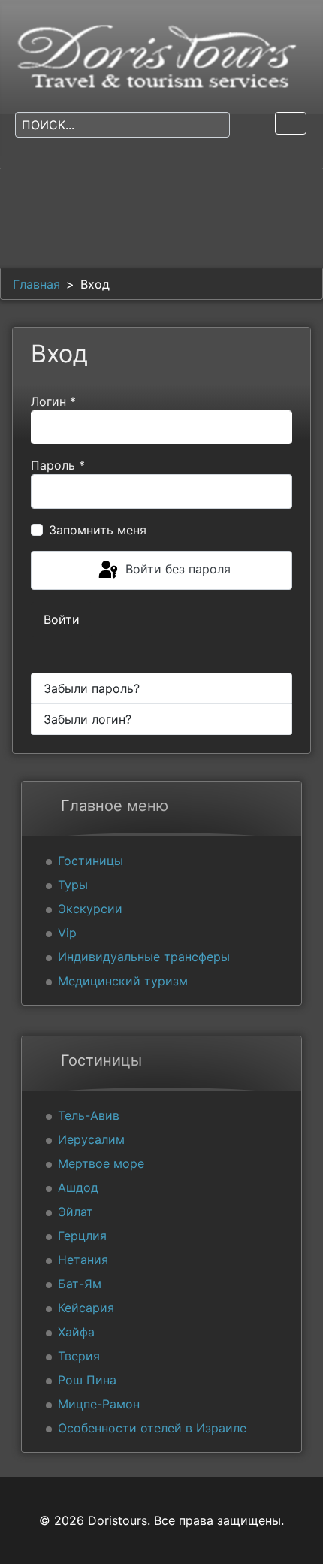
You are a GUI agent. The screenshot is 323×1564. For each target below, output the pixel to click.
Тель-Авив (88, 1115)
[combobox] (122, 125)
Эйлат (75, 1211)
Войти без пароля (176, 568)
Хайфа (76, 1331)
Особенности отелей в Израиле (152, 1427)
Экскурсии (90, 908)
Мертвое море (101, 1163)
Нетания (83, 1259)
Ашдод (78, 1187)
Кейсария (86, 1307)
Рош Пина (87, 1379)
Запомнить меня (97, 529)
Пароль (58, 465)
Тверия (79, 1355)
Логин (53, 401)
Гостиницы (90, 860)
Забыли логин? (87, 719)
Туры (73, 884)
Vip (67, 932)
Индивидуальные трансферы (144, 956)
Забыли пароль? (92, 688)
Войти (62, 619)
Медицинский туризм (123, 980)
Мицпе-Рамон (99, 1403)
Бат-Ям (79, 1283)
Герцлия (82, 1235)
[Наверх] (296, 1536)
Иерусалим (91, 1139)
